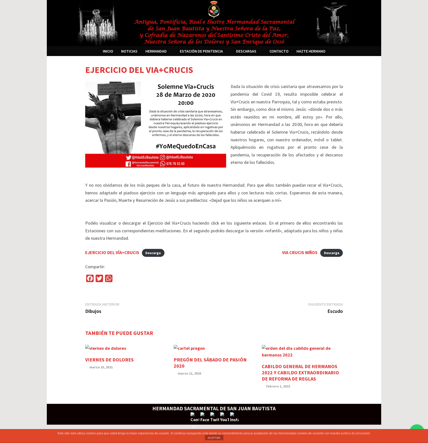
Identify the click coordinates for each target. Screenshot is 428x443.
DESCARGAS (246, 51)
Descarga (153, 253)
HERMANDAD (156, 51)
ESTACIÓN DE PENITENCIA (201, 51)
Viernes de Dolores (109, 359)
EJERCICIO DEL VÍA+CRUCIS (112, 252)
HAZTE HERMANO (310, 51)
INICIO (108, 51)
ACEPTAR (214, 437)
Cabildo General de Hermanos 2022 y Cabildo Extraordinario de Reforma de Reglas (300, 372)
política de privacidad (355, 433)
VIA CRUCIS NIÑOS (300, 252)
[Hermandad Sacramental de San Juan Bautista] (214, 22)
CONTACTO (279, 51)
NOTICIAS (129, 51)
